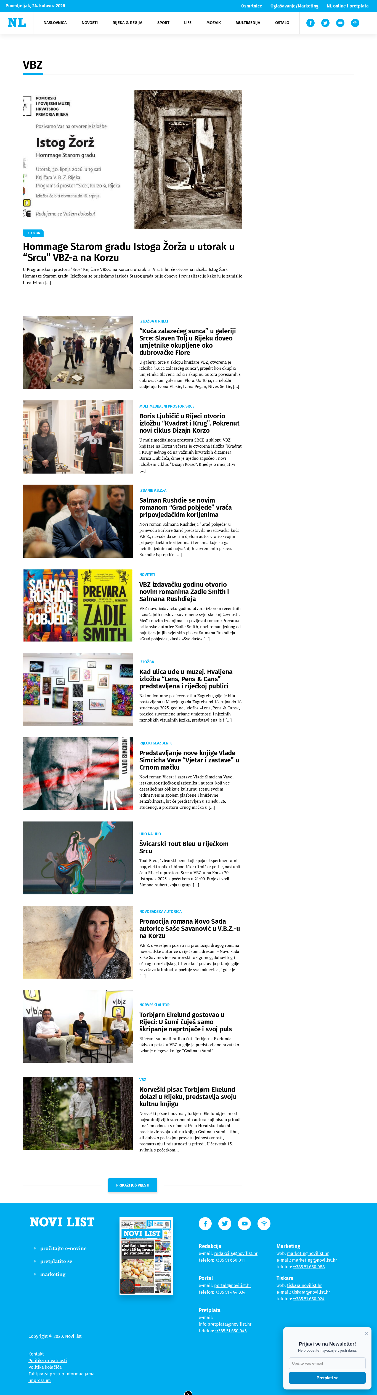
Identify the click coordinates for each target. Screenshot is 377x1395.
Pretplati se (327, 1377)
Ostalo (282, 22)
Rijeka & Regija (127, 22)
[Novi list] (17, 22)
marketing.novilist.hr (308, 1253)
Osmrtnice (251, 6)
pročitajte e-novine (63, 1248)
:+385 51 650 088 (309, 1266)
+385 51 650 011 (230, 1260)
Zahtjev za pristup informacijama (61, 1373)
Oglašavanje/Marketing (294, 6)
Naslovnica (55, 22)
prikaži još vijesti (132, 1185)
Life (188, 22)
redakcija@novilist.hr (235, 1253)
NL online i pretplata (348, 6)
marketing (52, 1274)
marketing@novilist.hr (314, 1260)
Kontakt (36, 1354)
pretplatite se (56, 1261)
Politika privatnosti (47, 1360)
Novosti (90, 22)
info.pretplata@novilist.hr (225, 1324)
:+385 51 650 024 (309, 1298)
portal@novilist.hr (232, 1285)
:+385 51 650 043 (231, 1330)
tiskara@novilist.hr (311, 1292)
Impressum (39, 1380)
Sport (163, 22)
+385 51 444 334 (230, 1292)
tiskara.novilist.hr (304, 1285)
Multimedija (248, 22)
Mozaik (213, 22)
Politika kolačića (45, 1367)
